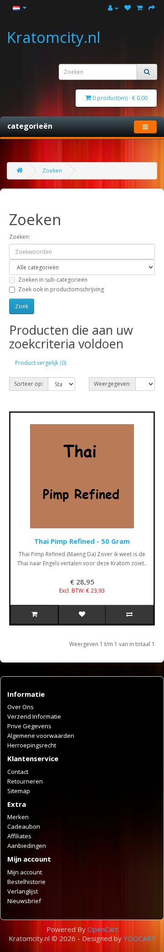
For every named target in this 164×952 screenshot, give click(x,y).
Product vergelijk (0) (40, 363)
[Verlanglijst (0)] (127, 8)
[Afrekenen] (152, 8)
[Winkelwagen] (140, 8)
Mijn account (24, 872)
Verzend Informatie (34, 716)
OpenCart (102, 929)
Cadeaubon (23, 826)
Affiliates (19, 836)
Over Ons (20, 707)
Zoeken (52, 170)
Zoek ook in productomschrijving (61, 289)
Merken (18, 817)
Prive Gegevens (29, 726)
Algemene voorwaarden (40, 735)
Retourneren (25, 781)
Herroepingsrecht (31, 745)
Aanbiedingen (26, 846)
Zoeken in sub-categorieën (52, 280)
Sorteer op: (28, 384)
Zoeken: (19, 237)
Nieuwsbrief (24, 901)
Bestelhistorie (26, 882)
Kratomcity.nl (54, 37)
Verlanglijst (22, 891)
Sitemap (18, 791)
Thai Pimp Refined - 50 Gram (82, 541)
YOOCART (139, 938)
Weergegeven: (112, 384)
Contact (17, 772)
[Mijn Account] (113, 8)
